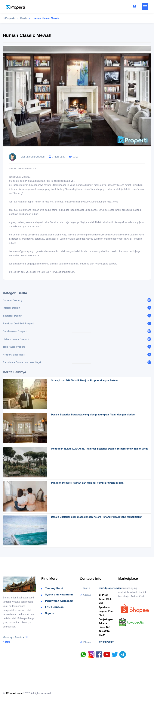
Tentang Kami (54, 588)
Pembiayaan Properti (15, 331)
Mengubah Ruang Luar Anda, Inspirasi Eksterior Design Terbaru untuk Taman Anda (99, 448)
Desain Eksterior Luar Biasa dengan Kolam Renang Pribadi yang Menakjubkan (96, 516)
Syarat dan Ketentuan (59, 594)
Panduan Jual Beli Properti (18, 323)
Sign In (49, 613)
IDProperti (9, 18)
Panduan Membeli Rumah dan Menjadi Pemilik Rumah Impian (87, 482)
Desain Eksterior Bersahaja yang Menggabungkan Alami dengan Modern (93, 414)
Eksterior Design (12, 315)
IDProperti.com (13, 693)
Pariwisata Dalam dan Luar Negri (22, 362)
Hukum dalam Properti (16, 339)
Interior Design (11, 307)
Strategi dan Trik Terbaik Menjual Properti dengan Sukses (84, 380)
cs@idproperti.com (110, 588)
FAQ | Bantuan (54, 606)
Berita (23, 18)
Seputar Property (13, 300)
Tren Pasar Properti (14, 346)
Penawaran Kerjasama (59, 600)
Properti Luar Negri (14, 354)
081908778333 (106, 642)
